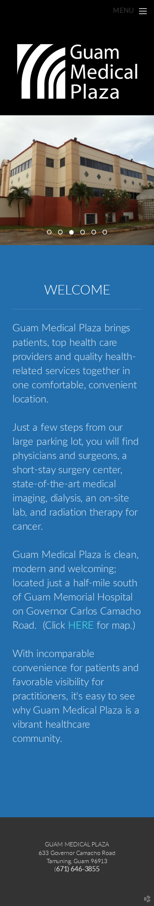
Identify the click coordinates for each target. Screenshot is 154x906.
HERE (81, 626)
